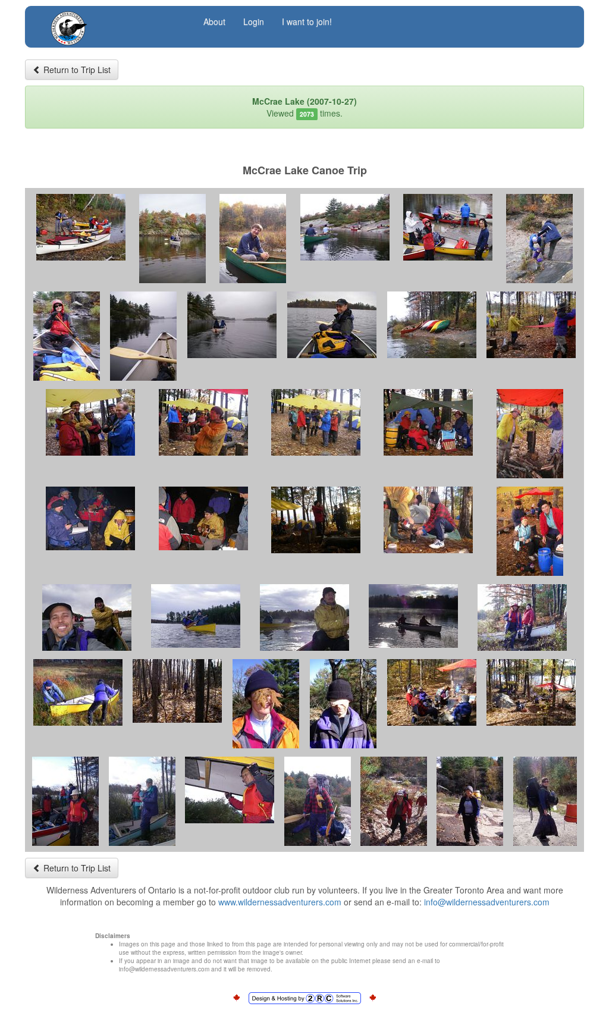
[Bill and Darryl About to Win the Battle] (530, 433)
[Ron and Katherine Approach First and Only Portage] (345, 227)
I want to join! (307, 21)
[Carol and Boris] (522, 617)
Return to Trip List (76, 70)
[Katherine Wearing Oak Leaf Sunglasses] (266, 703)
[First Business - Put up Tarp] (531, 324)
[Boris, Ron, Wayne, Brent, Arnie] (90, 422)
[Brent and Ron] (86, 617)
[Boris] (393, 801)
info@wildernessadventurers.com (487, 902)
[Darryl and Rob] (195, 616)
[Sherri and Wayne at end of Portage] (447, 227)
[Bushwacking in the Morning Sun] (177, 691)
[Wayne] (229, 790)
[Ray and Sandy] (142, 801)
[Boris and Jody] (172, 238)
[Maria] (545, 801)
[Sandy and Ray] (530, 531)
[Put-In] (80, 227)
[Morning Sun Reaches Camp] (315, 520)
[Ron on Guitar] (203, 518)
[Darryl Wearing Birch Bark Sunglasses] (343, 703)
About (214, 21)
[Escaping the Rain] (315, 422)
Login (253, 21)
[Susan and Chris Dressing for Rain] (539, 238)
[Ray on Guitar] (90, 518)
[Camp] (531, 692)
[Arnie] (317, 801)
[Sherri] (66, 336)
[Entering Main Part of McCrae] (232, 324)
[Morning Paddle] (304, 617)
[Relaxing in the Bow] (143, 336)
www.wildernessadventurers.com (279, 902)
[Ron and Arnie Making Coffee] (428, 520)
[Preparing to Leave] (65, 801)
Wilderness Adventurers (115, 21)
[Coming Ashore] (78, 692)
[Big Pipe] (203, 422)
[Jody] (470, 801)
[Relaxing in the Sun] (431, 692)
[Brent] (331, 324)
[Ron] (252, 238)
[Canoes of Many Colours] (431, 324)
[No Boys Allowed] (428, 422)
